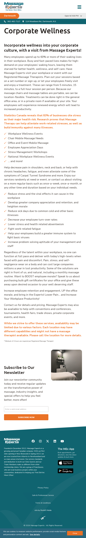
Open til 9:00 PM (71, 16)
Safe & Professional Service (43, 495)
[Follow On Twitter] (47, 441)
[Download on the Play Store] (65, 470)
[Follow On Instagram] (40, 441)
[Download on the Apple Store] (65, 462)
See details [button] (35, 534)
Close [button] (75, 533)
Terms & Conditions (43, 503)
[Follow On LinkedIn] (55, 441)
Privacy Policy (43, 488)
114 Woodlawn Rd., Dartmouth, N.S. (41, 21)
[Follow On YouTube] (62, 441)
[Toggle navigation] (79, 6)
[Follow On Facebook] (33, 441)
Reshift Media (45, 510)
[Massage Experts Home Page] (14, 6)
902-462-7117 (14, 21)
